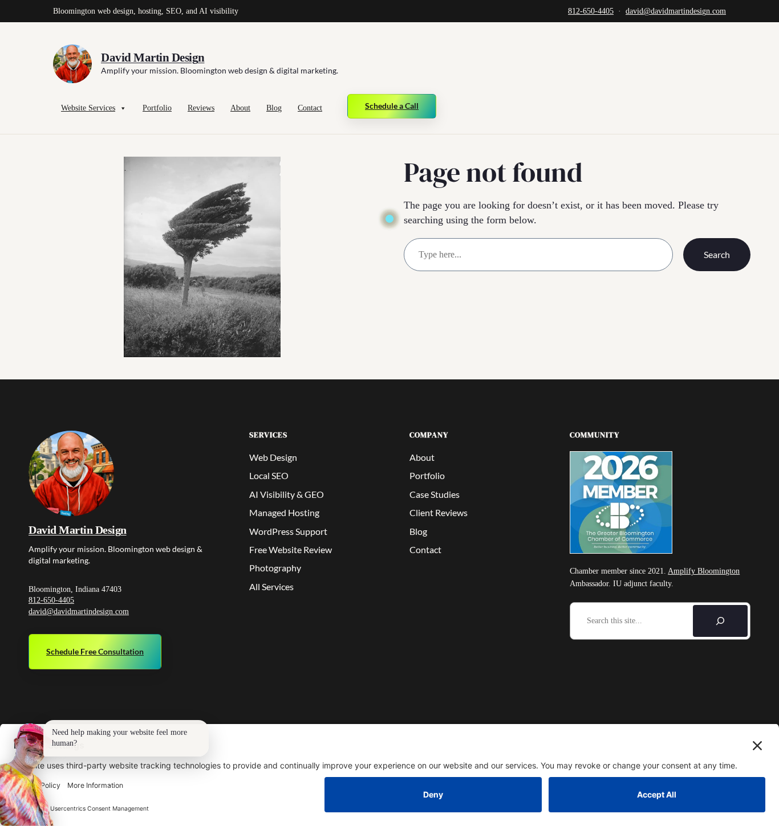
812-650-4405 (591, 11)
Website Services (88, 108)
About (240, 108)
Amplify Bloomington (704, 571)
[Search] (720, 621)
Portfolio (157, 108)
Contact (310, 108)
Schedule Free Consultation (95, 651)
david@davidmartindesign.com (676, 11)
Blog (274, 108)
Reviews (201, 108)
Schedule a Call (392, 106)
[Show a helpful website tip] (27, 774)
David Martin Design (153, 57)
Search (717, 254)
